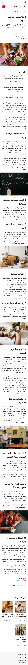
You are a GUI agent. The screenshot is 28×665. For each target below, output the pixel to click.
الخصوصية (24, 662)
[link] (25, 38)
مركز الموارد (21, 2)
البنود (20, 662)
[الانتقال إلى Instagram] (20, 657)
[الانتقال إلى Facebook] (25, 657)
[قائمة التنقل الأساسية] (3, 2)
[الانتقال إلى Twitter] (23, 657)
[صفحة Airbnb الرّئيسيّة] (25, 2)
